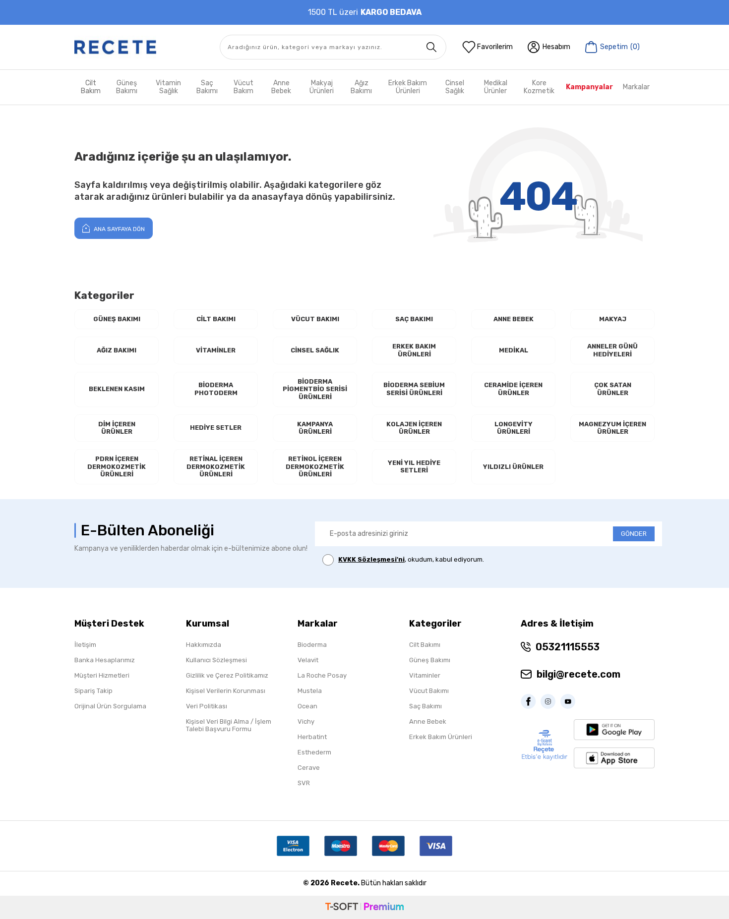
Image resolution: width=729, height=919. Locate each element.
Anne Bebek (281, 87)
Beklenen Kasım (117, 389)
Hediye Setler (216, 427)
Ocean (307, 706)
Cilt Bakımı (216, 319)
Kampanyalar (589, 87)
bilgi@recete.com (578, 674)
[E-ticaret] (364, 907)
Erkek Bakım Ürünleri (407, 87)
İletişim (85, 644)
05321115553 (568, 647)
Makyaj (612, 319)
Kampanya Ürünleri (315, 428)
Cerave (309, 767)
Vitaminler (216, 350)
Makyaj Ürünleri (321, 87)
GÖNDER (634, 533)
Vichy (306, 721)
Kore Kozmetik (539, 87)
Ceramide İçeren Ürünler (513, 389)
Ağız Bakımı (361, 87)
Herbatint (312, 737)
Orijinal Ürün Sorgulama (110, 706)
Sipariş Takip (93, 690)
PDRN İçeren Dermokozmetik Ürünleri (116, 466)
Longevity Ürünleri (513, 428)
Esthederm (314, 752)
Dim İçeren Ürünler (116, 428)
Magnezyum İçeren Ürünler (612, 428)
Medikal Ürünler (495, 87)
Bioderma (312, 644)
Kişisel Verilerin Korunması (225, 690)
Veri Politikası (206, 706)
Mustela (310, 690)
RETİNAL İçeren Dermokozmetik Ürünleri (215, 466)
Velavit (308, 660)
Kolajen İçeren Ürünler (414, 428)
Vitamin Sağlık (168, 87)
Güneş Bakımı (126, 87)
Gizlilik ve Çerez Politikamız (227, 675)
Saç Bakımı (207, 87)
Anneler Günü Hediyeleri (612, 350)
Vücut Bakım (243, 87)
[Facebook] (531, 701)
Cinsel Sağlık (454, 87)
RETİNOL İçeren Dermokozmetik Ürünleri (315, 466)
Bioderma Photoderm (216, 389)
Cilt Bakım (91, 87)
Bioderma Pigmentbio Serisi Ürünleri (315, 389)
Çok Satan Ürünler (612, 389)
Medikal (513, 350)
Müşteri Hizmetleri (101, 675)
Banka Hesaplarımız (104, 660)
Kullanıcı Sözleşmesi (216, 660)
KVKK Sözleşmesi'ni (371, 559)
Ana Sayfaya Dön (118, 229)
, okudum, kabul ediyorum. (411, 559)
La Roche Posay (322, 675)
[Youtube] (570, 701)
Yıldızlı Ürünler (513, 466)
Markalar (636, 87)
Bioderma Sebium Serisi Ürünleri (414, 389)
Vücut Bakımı (315, 319)
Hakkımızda (203, 644)
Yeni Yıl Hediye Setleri (414, 466)
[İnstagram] (550, 701)
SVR (304, 783)
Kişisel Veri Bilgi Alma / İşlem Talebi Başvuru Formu (228, 725)
